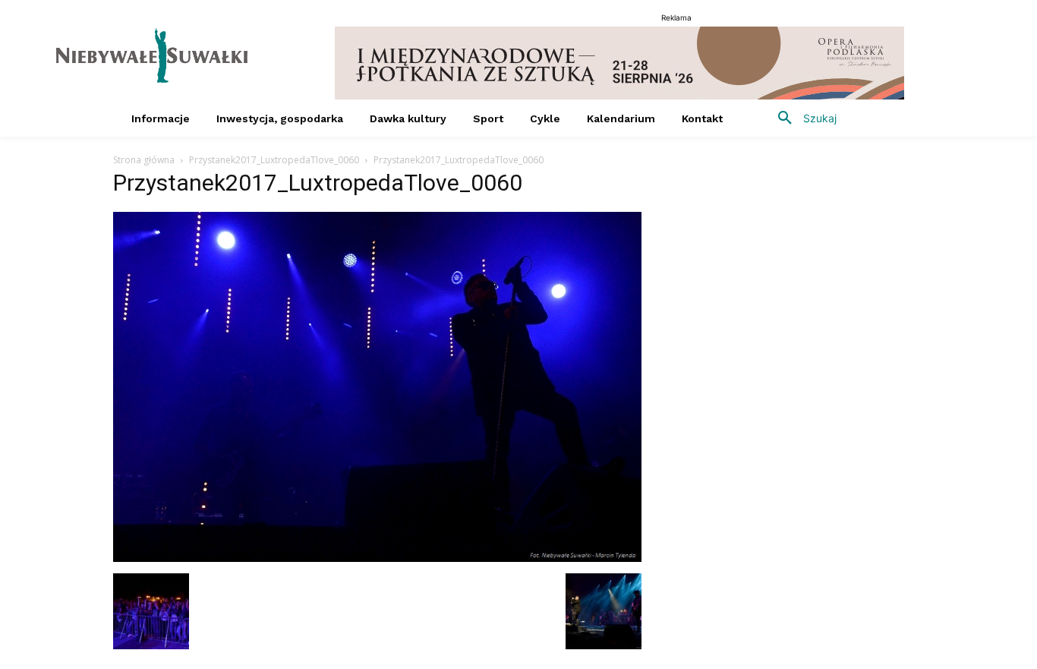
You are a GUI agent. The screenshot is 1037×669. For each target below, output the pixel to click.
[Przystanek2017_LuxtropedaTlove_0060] (377, 557)
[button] (802, 118)
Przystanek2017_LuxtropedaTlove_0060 (274, 159)
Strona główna (144, 159)
